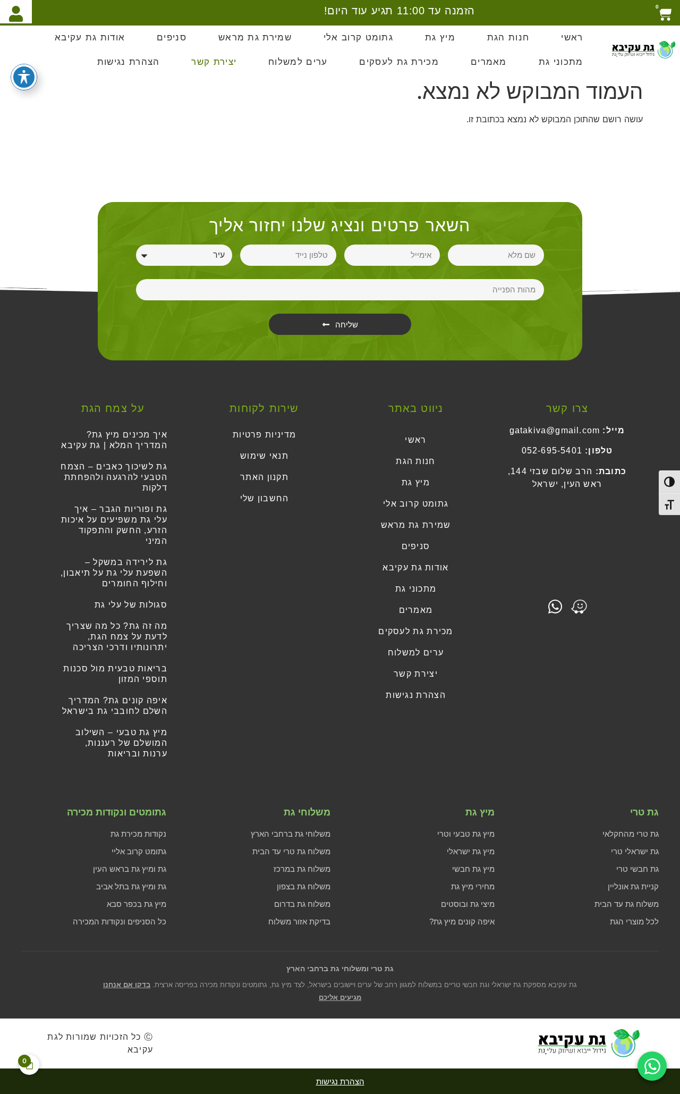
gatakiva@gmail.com (554, 430)
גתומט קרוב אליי (139, 851)
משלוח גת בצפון (303, 886)
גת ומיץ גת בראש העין (129, 868)
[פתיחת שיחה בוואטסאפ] (555, 607)
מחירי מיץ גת (473, 886)
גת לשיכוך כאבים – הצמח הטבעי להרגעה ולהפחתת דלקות (114, 477)
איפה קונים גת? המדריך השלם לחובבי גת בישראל (114, 706)
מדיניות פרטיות (264, 434)
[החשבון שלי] (16, 11)
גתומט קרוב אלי (358, 37)
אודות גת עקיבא (90, 37)
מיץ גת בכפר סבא (136, 903)
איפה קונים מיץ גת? (462, 921)
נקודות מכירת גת (138, 833)
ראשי (572, 37)
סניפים (171, 37)
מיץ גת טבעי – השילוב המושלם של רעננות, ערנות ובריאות (121, 743)
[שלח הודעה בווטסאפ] (652, 1066)
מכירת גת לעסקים (399, 62)
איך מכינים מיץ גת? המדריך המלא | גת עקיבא (114, 440)
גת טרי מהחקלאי (630, 833)
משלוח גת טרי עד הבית (291, 851)
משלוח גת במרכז (302, 868)
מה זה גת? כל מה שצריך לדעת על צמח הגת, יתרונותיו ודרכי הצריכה (116, 636)
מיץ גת (440, 37)
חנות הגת (508, 37)
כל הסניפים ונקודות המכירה (119, 921)
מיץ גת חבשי (473, 868)
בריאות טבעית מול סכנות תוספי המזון (115, 674)
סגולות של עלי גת (131, 604)
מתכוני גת (561, 62)
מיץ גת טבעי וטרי (466, 833)
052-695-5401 (552, 450)
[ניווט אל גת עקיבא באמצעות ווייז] (579, 607)
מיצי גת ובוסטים (468, 903)
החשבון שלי (264, 498)
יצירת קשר (213, 62)
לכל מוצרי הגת (634, 921)
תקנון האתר (264, 477)
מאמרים (489, 62)
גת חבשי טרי (637, 868)
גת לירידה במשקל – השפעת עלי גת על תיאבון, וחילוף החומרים (114, 573)
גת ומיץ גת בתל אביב (131, 886)
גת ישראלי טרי (635, 851)
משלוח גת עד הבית (626, 903)
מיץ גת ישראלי (471, 851)
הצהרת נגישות (128, 62)
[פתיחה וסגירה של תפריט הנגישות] (24, 77)
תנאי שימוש (264, 455)
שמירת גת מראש (255, 37)
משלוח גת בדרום (302, 903)
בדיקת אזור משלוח (299, 921)
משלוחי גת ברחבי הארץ (290, 833)
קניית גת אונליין (633, 886)
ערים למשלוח (297, 62)
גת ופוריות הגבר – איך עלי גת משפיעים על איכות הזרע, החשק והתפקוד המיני (114, 524)
